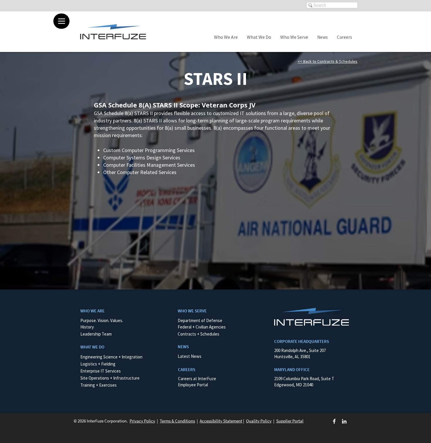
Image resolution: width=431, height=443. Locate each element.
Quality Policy (259, 421)
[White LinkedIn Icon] (344, 421)
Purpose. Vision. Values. (101, 320)
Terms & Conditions (177, 421)
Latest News (189, 356)
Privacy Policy (142, 421)
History (87, 327)
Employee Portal (193, 385)
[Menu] (61, 21)
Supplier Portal (289, 421)
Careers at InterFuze (197, 378)
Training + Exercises (98, 385)
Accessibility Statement (221, 421)
